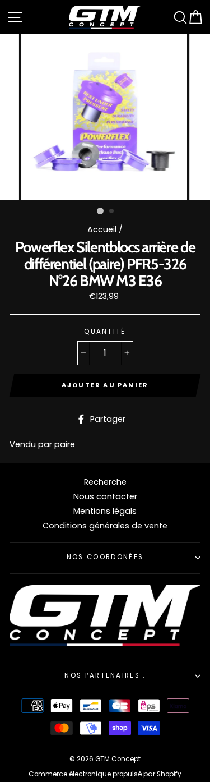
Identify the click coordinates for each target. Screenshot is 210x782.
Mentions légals (105, 511)
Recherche (105, 481)
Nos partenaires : (104, 675)
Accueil (101, 229)
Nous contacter (105, 496)
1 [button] (100, 211)
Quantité (105, 332)
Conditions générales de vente (105, 525)
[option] (105, 117)
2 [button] (112, 211)
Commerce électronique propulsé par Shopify (105, 774)
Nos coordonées (105, 557)
